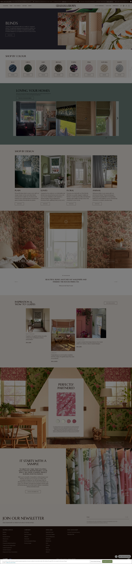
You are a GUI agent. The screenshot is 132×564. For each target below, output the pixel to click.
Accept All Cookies (107, 561)
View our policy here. (11, 562)
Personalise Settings (96, 561)
